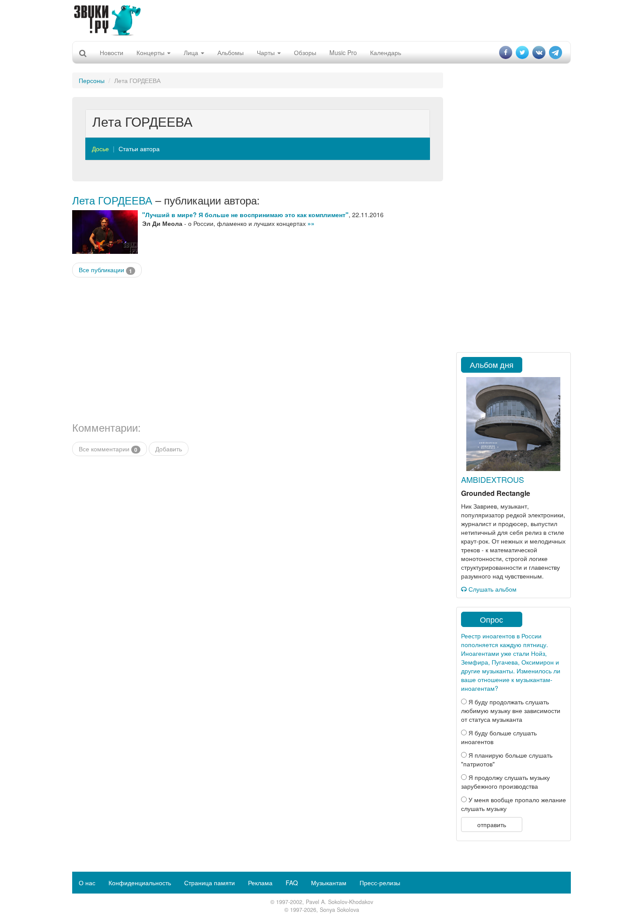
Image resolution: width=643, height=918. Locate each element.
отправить (491, 824)
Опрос (491, 619)
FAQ (292, 882)
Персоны (92, 80)
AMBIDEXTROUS (492, 479)
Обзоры (305, 52)
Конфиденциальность (139, 882)
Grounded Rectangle (495, 493)
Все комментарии (108, 449)
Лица (192, 52)
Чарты (266, 52)
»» (311, 223)
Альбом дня (492, 364)
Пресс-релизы (380, 882)
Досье (100, 148)
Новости (111, 52)
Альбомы (230, 52)
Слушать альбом (492, 589)
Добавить (168, 448)
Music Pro (343, 52)
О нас (87, 882)
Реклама (260, 882)
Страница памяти (209, 882)
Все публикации (105, 269)
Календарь (385, 52)
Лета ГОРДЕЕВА (112, 200)
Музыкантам (328, 882)
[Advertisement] (321, 19)
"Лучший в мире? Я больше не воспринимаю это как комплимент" (245, 214)
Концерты (151, 52)
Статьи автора (139, 148)
